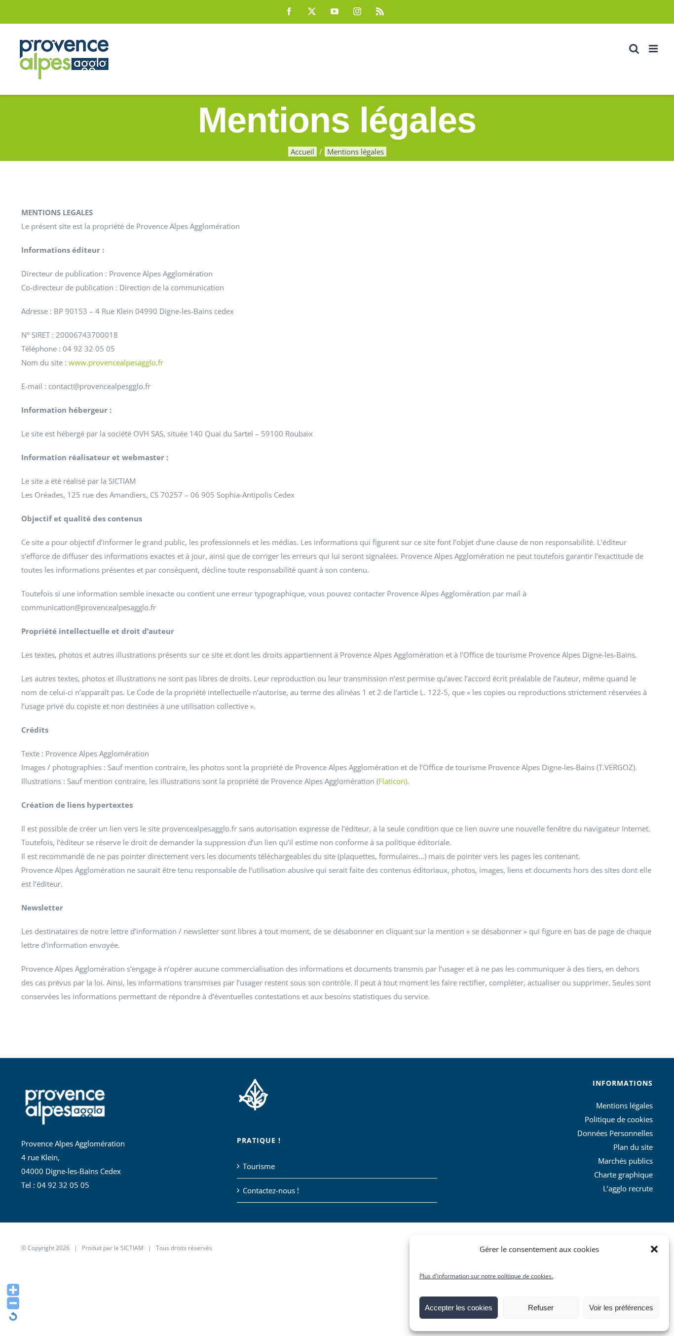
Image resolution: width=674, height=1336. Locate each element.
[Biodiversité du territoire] (253, 1093)
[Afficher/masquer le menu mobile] (654, 48)
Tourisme (259, 1166)
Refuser (541, 1307)
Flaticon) (392, 781)
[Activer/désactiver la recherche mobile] (634, 48)
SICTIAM (132, 1248)
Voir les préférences (621, 1307)
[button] (654, 1249)
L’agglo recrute (628, 1188)
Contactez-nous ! (271, 1190)
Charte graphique (623, 1174)
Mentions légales (624, 1105)
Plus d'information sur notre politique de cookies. (486, 1276)
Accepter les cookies (458, 1307)
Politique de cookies (619, 1119)
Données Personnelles (615, 1133)
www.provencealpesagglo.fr (116, 362)
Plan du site (633, 1147)
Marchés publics (625, 1161)
